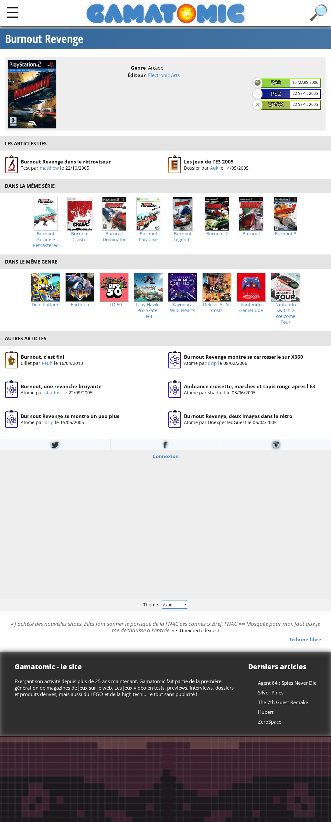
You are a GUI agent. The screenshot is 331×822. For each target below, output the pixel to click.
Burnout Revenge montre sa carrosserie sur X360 (243, 356)
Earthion (80, 305)
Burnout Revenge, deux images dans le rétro (238, 415)
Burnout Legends (183, 236)
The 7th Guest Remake (283, 702)
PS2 (276, 93)
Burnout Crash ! (80, 236)
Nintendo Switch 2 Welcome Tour (285, 313)
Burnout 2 (217, 234)
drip (212, 363)
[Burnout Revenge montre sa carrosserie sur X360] (174, 360)
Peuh (47, 363)
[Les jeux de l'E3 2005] (174, 164)
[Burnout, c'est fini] (11, 360)
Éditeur (137, 75)
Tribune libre (305, 639)
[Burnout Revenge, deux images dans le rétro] (174, 419)
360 (276, 82)
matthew (49, 168)
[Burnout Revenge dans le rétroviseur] (11, 164)
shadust (53, 392)
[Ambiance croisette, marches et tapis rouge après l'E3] (174, 389)
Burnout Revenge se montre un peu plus (70, 415)
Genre (138, 67)
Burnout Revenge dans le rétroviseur (66, 161)
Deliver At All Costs (217, 307)
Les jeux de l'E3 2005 (209, 161)
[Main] (12, 12)
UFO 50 (114, 305)
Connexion (166, 456)
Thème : (152, 604)
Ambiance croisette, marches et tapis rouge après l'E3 (249, 386)
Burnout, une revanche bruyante (61, 386)
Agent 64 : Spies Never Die (287, 683)
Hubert (265, 712)
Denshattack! (46, 305)
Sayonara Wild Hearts (182, 307)
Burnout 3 (285, 234)
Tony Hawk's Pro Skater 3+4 (148, 310)
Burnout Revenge (44, 39)
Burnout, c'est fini (42, 356)
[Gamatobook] (165, 444)
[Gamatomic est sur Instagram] (276, 444)
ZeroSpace (269, 721)
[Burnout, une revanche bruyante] (11, 389)
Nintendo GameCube (251, 307)
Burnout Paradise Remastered (46, 239)
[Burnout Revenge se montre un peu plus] (11, 419)
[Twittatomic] (55, 444)
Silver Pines (270, 692)
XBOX (275, 104)
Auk (214, 168)
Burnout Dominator (114, 236)
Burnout (251, 234)
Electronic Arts (164, 75)
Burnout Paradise (148, 236)
